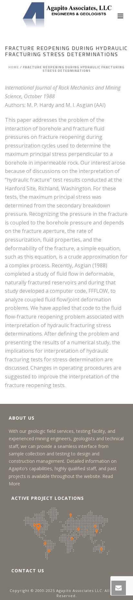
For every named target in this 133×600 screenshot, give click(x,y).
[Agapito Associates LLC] (66, 14)
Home (13, 67)
